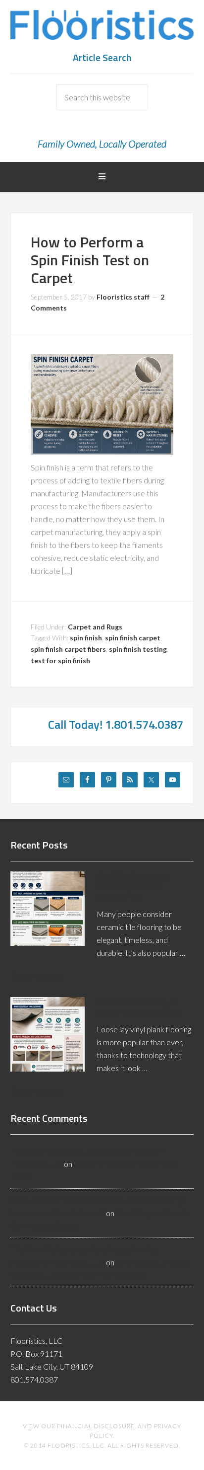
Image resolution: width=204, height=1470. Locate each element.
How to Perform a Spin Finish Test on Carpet (90, 260)
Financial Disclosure (96, 1426)
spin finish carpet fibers (68, 649)
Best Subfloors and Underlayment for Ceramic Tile (133, 886)
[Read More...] (36, 975)
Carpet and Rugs (95, 626)
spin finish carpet (132, 637)
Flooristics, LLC (102, 30)
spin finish (86, 637)
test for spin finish (60, 660)
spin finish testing (138, 649)
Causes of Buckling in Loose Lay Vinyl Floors (138, 1007)
